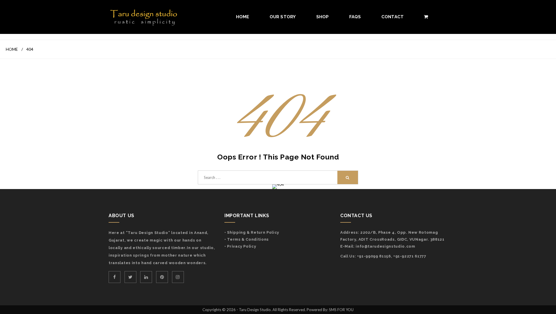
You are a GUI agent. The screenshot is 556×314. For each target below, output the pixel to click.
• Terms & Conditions (246, 239)
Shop (322, 16)
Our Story (283, 16)
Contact (392, 16)
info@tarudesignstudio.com (385, 246)
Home (242, 16)
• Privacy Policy (240, 246)
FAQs (355, 16)
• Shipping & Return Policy (251, 232)
